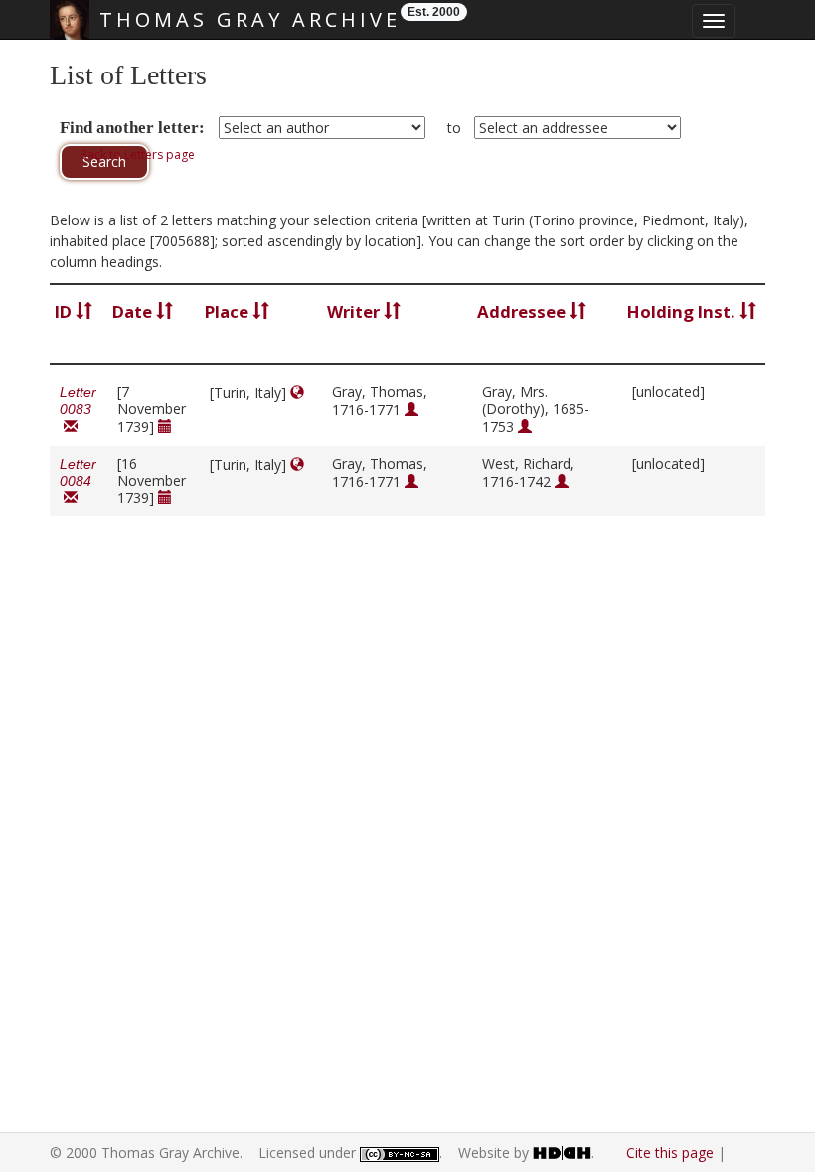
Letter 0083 (78, 409)
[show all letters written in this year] (165, 426)
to (454, 127)
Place (228, 311)
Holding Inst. (683, 311)
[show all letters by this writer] (411, 409)
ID (65, 311)
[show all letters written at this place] (297, 392)
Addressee (523, 311)
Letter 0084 (78, 481)
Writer (355, 311)
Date (134, 311)
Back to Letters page (137, 154)
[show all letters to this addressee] (525, 426)
